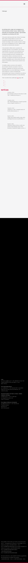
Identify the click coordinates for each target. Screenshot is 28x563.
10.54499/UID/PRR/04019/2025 (10, 549)
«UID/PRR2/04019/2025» (6, 551)
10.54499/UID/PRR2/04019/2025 (10, 552)
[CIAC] (2, 3)
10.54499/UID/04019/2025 (9, 546)
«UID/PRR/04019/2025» (15, 548)
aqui (18, 77)
